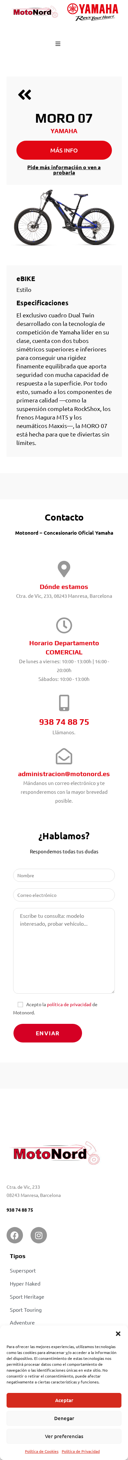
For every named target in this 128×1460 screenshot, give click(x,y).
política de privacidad (69, 1004)
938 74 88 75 (20, 1210)
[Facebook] (15, 1235)
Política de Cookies (41, 1451)
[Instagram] (39, 1235)
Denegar (64, 1418)
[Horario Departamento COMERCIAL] (64, 625)
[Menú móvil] (58, 43)
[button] (118, 1333)
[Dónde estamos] (64, 569)
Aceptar (64, 1400)
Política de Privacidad (81, 1451)
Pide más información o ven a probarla (64, 170)
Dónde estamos (64, 586)
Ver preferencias (64, 1436)
